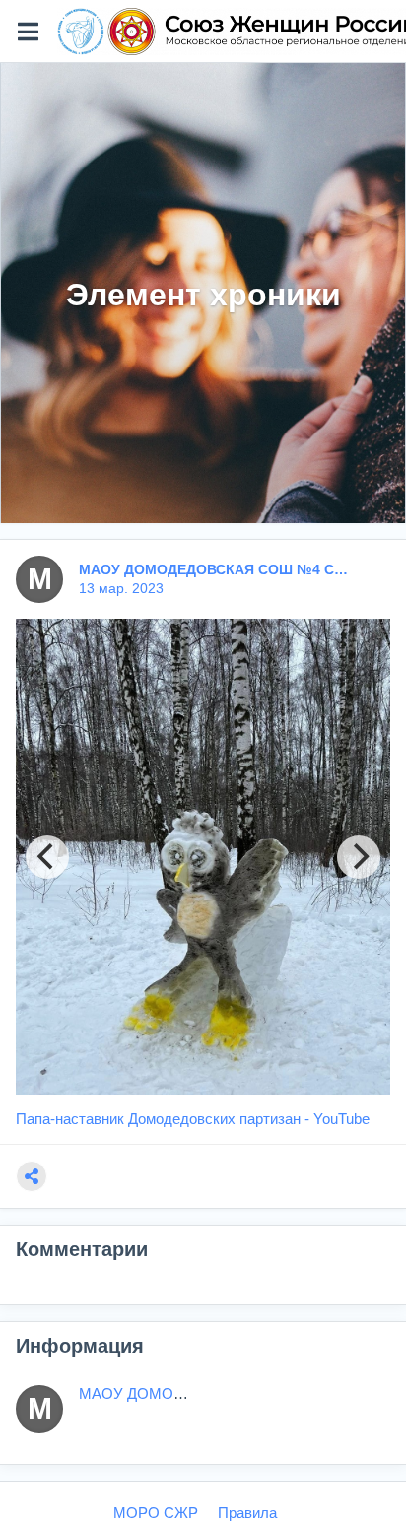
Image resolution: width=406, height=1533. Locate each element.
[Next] (358, 857)
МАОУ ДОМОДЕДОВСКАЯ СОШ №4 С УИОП (215, 569)
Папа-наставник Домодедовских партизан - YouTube (193, 1118)
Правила (247, 1512)
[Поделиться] (31, 1176)
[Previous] (47, 857)
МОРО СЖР (155, 1512)
